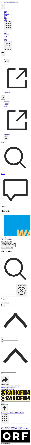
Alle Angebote (8, 21)
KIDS (5, 20)
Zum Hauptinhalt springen (11, 2)
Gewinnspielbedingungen (7, 389)
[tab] (6, 242)
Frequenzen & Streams (7, 387)
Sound (5, 18)
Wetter (5, 15)
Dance (5, 64)
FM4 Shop (16, 387)
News (5, 11)
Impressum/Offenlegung (7, 427)
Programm (6, 59)
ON (5, 17)
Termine (6, 62)
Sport (5, 12)
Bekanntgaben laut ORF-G (22, 428)
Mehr (2, 95)
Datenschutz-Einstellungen (7, 428)
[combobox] (15, 321)
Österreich (6, 14)
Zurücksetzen (4, 302)
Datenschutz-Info (17, 427)
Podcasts (6, 61)
